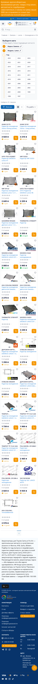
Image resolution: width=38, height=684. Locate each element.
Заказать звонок (10, 646)
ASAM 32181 (24, 124)
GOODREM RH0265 (8, 221)
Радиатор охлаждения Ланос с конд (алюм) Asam (28, 127)
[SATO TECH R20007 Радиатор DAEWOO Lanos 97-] (10, 149)
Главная (4, 35)
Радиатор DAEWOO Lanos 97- (9, 159)
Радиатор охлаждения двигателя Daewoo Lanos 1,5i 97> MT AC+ (28, 288)
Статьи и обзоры (8, 630)
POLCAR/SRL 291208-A (10, 478)
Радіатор (23, 223)
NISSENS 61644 (25, 253)
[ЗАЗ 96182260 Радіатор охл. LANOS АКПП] (28, 471)
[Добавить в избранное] (17, 112)
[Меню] (3, 23)
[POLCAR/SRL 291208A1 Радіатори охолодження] (28, 438)
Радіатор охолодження (28, 352)
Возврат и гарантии (27, 609)
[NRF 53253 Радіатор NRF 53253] (28, 149)
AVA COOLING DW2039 (10, 285)
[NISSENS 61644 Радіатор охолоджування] (28, 245)
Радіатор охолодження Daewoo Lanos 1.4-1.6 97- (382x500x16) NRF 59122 (10, 192)
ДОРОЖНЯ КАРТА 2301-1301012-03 (8, 350)
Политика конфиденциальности (10, 617)
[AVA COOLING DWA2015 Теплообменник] (10, 503)
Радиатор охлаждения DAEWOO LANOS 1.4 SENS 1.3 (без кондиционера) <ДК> (10, 353)
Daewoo (13, 35)
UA (13, 18)
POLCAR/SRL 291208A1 (28, 446)
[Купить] (16, 138)
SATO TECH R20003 (27, 189)
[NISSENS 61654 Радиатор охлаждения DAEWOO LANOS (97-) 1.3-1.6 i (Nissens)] (10, 245)
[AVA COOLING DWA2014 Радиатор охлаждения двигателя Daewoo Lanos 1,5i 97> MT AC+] (28, 277)
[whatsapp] (9, 649)
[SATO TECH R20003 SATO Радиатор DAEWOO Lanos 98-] (28, 181)
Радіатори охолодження (25, 449)
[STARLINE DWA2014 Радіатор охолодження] (28, 342)
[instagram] (9, 679)
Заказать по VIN (29, 616)
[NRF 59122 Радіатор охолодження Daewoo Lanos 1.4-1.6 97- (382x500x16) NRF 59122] (10, 181)
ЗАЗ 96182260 (25, 478)
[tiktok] (13, 679)
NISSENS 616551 (26, 317)
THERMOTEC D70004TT (28, 221)
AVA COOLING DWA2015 (7, 510)
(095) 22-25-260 (9, 638)
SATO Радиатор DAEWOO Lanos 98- (27, 192)
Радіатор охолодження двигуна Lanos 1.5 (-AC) (10, 224)
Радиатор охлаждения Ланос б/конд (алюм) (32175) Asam (10, 127)
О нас (4, 609)
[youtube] (3, 679)
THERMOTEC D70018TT (10, 317)
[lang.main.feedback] (34, 667)
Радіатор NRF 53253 (27, 158)
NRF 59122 (5, 189)
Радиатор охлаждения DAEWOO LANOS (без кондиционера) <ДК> (28, 385)
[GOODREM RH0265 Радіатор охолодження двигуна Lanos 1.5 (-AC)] (10, 213)
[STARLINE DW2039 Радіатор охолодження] (10, 374)
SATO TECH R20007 (8, 156)
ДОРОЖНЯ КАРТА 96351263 (26, 382)
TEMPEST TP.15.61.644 (28, 414)
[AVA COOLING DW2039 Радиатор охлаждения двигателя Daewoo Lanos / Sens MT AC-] (10, 277)
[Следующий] (16, 149)
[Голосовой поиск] (35, 29)
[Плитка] (18, 107)
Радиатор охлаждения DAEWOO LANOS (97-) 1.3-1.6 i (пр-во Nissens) (28, 320)
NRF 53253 (23, 156)
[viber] (6, 649)
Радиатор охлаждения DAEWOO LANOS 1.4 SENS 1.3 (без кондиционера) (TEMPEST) (10, 417)
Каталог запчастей (8, 627)
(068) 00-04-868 (9, 642)
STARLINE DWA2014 (27, 350)
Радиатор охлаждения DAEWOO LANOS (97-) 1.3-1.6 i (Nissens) (10, 256)
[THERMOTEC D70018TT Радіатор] (10, 310)
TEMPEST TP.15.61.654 (10, 446)
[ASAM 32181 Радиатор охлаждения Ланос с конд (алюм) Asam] (28, 117)
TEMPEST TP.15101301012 (7, 414)
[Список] (21, 107)
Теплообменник (7, 512)
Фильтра (9, 107)
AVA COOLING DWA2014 (25, 285)
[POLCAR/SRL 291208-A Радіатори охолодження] (10, 471)
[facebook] (6, 679)
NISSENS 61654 (7, 253)
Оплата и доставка (22, 18)
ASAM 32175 (6, 124)
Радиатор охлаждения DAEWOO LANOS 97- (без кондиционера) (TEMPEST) (28, 417)
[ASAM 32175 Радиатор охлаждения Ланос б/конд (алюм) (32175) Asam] (10, 117)
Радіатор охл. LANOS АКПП (27, 481)
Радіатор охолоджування (25, 256)
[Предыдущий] (3, 149)
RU (4, 586)
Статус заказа (25, 613)
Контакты (34, 18)
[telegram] (3, 649)
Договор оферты (8, 613)
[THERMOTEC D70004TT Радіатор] (28, 213)
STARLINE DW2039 (8, 382)
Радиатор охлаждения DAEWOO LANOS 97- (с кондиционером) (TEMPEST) (10, 449)
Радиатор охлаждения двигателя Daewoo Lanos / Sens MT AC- (10, 288)
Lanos (20, 35)
